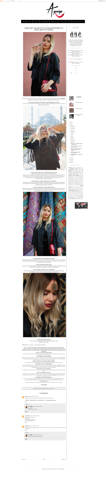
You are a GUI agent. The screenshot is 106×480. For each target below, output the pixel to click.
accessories (39, 388)
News (36, 21)
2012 (71, 162)
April (72, 137)
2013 (69, 167)
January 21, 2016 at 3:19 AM (37, 406)
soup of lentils (70, 195)
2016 (37, 388)
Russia (76, 172)
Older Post (63, 459)
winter (80, 198)
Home (44, 459)
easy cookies (70, 179)
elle (75, 179)
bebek (73, 176)
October (72, 129)
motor (73, 187)
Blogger (63, 468)
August (72, 132)
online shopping (71, 190)
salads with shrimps (76, 194)
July (71, 134)
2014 (71, 159)
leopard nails (80, 183)
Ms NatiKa (27, 425)
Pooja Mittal (27, 415)
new (73, 189)
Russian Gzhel (81, 172)
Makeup (53, 21)
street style (50, 388)
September (72, 131)
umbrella (81, 197)
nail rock (74, 188)
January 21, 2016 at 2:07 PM (34, 425)
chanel (81, 176)
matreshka (82, 184)
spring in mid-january (76, 195)
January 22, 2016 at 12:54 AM (37, 434)
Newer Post (24, 459)
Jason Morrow (55, 468)
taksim (81, 195)
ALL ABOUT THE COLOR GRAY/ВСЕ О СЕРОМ (76, 147)
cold (82, 177)
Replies (27, 404)
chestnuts (69, 177)
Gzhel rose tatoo (81, 167)
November (72, 128)
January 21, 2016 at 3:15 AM (33, 396)
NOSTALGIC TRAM (78, 102)
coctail (80, 177)
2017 (71, 123)
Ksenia (29, 406)
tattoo (69, 196)
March (72, 139)
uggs (78, 197)
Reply (26, 401)
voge (69, 198)
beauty (69, 176)
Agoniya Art (77, 21)
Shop (68, 21)
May (71, 136)
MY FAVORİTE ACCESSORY (78, 97)
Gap (77, 167)
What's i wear (27, 21)
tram (75, 196)
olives (81, 189)
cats (76, 176)
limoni (73, 184)
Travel (61, 21)
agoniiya (43, 388)
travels (78, 196)
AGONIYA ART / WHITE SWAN (79, 115)
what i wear (76, 198)
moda (81, 185)
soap (81, 194)
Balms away (73, 167)
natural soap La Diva (79, 188)
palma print (78, 190)
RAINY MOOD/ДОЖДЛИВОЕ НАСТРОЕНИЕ (75, 153)
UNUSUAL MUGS (79, 108)
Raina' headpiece (54, 374)
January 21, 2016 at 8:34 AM (34, 415)
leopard (76, 183)
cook (70, 178)
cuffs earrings (80, 178)
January (72, 142)
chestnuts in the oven (75, 177)
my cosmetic (77, 187)
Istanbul (46, 388)
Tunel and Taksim (78, 173)
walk (53, 388)
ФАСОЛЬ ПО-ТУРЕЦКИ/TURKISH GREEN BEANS (76, 144)
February (72, 140)
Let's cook (44, 21)
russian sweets (71, 194)
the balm (72, 196)
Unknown (26, 396)
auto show (80, 175)
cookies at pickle (75, 178)
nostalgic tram (77, 189)
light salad (69, 184)
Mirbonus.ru (76, 170)
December (72, 126)
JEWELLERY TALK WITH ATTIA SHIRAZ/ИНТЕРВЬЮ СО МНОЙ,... (76, 149)
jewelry (69, 183)
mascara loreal (77, 184)
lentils (73, 183)
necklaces (69, 189)
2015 (71, 157)
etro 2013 (80, 179)
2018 (71, 122)
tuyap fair (75, 197)
